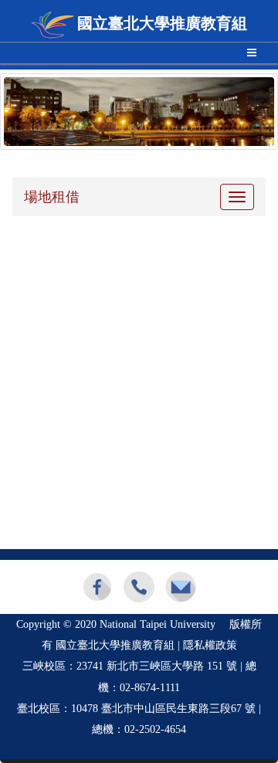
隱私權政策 (210, 645)
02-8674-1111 (150, 687)
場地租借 (52, 197)
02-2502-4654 (155, 729)
